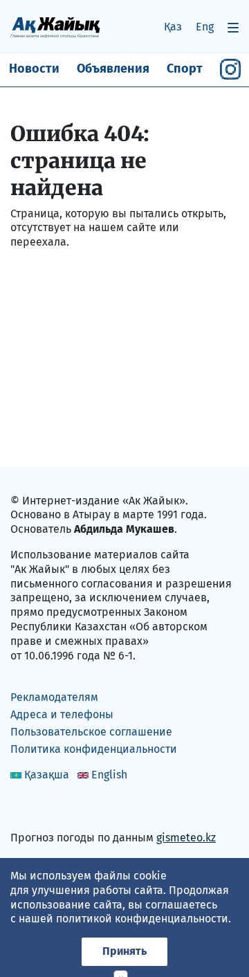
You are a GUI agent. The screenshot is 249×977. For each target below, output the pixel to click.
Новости (34, 68)
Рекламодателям (54, 697)
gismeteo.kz (186, 837)
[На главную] (55, 26)
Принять (124, 951)
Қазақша (46, 774)
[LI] (40, 808)
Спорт (185, 68)
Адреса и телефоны (61, 714)
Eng (205, 26)
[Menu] (233, 27)
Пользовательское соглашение (91, 731)
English (109, 774)
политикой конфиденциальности (142, 918)
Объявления (113, 68)
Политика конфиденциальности (93, 749)
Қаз (173, 26)
